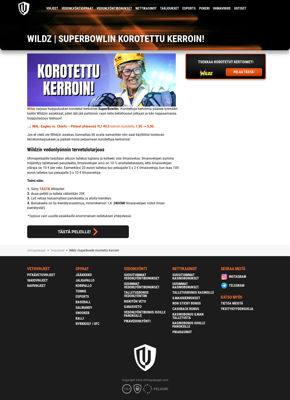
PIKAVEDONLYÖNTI (137, 321)
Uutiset (240, 8)
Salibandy (84, 308)
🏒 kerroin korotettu (91, 126)
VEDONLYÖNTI (135, 268)
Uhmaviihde (222, 8)
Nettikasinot (146, 8)
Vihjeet (52, 8)
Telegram (236, 286)
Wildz (31, 109)
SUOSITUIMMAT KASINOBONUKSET (185, 276)
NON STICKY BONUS (186, 303)
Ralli (80, 318)
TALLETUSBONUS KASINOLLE (193, 293)
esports (189, 8)
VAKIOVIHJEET (37, 280)
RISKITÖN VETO (135, 301)
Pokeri (204, 8)
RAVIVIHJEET (36, 286)
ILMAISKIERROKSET (186, 298)
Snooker (82, 313)
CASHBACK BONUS (185, 309)
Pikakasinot (182, 332)
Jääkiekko (84, 275)
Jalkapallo (85, 280)
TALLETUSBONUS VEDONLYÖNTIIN (136, 294)
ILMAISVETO (133, 307)
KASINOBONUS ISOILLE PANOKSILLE (188, 324)
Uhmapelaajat (36, 250)
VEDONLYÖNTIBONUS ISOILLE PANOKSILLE (145, 314)
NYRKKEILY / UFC (87, 324)
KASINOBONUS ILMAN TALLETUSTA (188, 316)
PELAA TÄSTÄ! (244, 72)
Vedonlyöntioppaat (77, 8)
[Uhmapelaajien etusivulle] (24, 8)
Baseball (83, 302)
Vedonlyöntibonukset (114, 8)
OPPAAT (82, 268)
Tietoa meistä (232, 303)
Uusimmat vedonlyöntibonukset (141, 285)
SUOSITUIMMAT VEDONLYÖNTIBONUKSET (141, 276)
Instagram (237, 277)
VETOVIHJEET (38, 268)
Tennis (81, 291)
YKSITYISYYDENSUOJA (237, 309)
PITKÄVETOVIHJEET (41, 275)
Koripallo (84, 286)
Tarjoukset (169, 8)
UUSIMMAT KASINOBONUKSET (185, 285)
